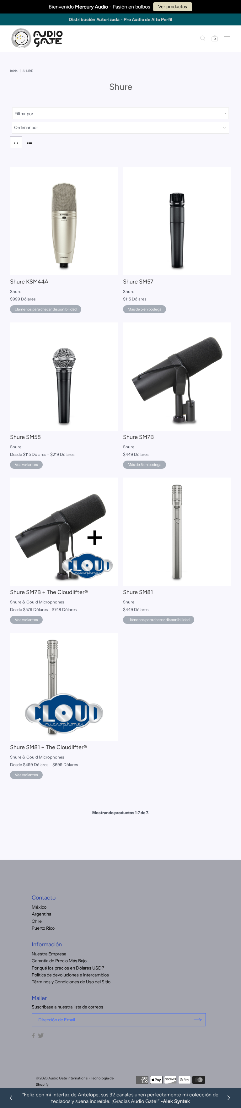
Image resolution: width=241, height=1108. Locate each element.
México (39, 907)
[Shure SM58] (64, 376)
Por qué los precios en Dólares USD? (68, 968)
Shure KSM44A (29, 281)
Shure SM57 (138, 281)
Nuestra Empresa (49, 954)
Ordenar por (26, 127)
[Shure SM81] (177, 532)
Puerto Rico (43, 928)
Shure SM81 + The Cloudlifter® (48, 747)
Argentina (41, 914)
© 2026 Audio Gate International (62, 1078)
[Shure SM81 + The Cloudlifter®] (64, 687)
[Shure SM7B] (177, 376)
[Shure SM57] (177, 221)
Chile (37, 921)
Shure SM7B (138, 437)
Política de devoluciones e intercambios (70, 975)
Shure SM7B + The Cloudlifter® (49, 592)
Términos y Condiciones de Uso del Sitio (71, 982)
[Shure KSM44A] (64, 221)
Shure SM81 (138, 592)
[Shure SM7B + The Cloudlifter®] (64, 532)
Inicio (14, 71)
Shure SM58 (25, 437)
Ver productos (172, 6)
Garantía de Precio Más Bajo (59, 961)
